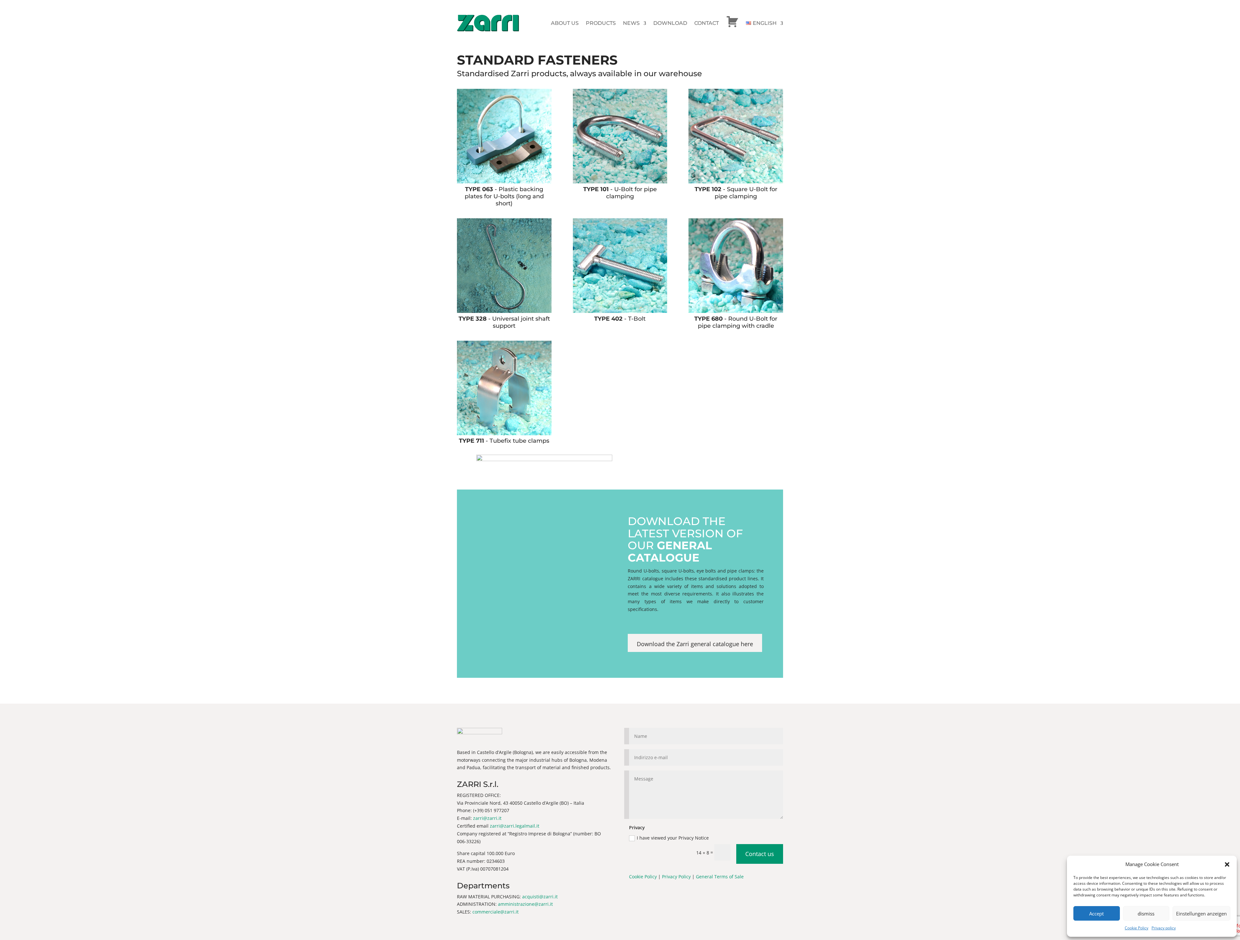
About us (565, 23)
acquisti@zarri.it (540, 897)
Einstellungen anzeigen (1201, 913)
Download (670, 23)
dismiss (1146, 913)
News (631, 23)
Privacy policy (1164, 928)
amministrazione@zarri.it (525, 904)
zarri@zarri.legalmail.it (514, 826)
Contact (706, 23)
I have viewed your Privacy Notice (673, 838)
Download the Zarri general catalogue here (695, 644)
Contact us (759, 854)
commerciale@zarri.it (495, 912)
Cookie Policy (1136, 928)
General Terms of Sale (720, 876)
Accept (1096, 913)
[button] (1227, 864)
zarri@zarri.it (487, 818)
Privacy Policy (676, 876)
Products (601, 23)
